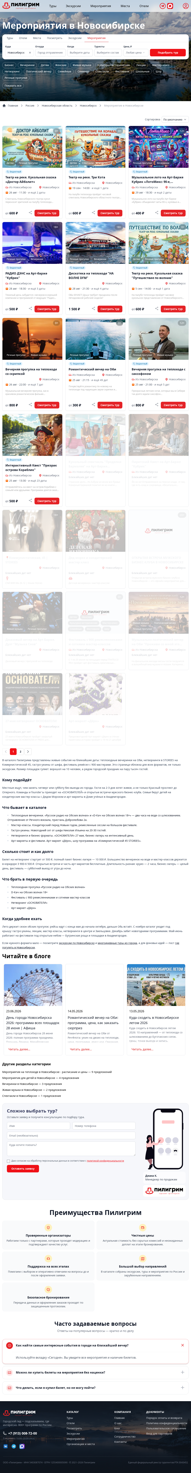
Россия (30, 105)
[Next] (28, 751)
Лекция (141, 65)
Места (125, 6)
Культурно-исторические (114, 65)
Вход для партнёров (159, 1433)
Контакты (120, 1442)
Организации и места (81, 1444)
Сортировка (152, 119)
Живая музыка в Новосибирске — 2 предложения (34, 1090)
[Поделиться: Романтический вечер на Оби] (93, 404)
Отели (144, 6)
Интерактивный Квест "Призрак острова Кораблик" (31, 467)
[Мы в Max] (170, 6)
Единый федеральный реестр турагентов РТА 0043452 (158, 1462)
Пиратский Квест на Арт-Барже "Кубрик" (156, 464)
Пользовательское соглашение (166, 1428)
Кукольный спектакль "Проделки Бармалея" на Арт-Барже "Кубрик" (95, 464)
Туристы (99, 46)
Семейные (64, 71)
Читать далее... (19, 1049)
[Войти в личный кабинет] (186, 6)
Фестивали (122, 71)
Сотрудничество (124, 1436)
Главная (13, 105)
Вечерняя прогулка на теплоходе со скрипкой (31, 371)
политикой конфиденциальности (105, 1160)
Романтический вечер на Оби (92, 369)
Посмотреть (54, 38)
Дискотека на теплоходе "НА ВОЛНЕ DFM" (91, 275)
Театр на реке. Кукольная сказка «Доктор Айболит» (30, 179)
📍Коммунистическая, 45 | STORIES (26, 560)
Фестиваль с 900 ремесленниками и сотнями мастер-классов (95, 642)
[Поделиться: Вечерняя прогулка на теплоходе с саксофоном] (157, 404)
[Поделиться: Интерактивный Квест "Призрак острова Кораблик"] (30, 500)
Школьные (142, 71)
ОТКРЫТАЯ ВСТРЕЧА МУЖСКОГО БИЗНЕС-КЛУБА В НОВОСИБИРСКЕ (158, 560)
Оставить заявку (23, 1168)
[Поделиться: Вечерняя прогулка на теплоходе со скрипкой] (30, 404)
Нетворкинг (12, 71)
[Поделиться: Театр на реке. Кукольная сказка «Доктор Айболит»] (30, 212)
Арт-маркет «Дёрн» (84, 721)
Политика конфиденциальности (166, 1423)
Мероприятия (100, 6)
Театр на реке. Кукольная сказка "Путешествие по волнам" (157, 275)
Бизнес (9, 65)
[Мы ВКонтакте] (5, 1446)
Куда (8, 46)
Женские (60, 65)
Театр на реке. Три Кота (87, 177)
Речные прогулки (16, 77)
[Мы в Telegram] (163, 6)
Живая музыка (82, 65)
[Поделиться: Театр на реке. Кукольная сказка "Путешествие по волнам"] (157, 308)
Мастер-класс (161, 65)
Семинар (83, 71)
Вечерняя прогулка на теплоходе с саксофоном (158, 371)
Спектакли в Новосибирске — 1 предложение (31, 1096)
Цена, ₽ (127, 46)
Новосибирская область (57, 105)
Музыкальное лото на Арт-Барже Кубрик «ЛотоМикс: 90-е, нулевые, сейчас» (157, 179)
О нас (118, 1423)
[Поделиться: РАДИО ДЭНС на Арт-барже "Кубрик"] (30, 308)
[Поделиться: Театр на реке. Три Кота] (93, 212)
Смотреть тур (46, 213)
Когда (70, 46)
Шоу (158, 71)
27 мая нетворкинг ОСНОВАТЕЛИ (31, 721)
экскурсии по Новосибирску (77, 943)
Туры (52, 6)
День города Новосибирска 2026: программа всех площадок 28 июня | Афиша (33, 1022)
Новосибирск (88, 105)
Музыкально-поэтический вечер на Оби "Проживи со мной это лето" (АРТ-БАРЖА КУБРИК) (157, 642)
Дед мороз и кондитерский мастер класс (90, 560)
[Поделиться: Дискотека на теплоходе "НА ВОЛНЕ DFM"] (93, 308)
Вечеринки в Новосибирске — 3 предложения (32, 1084)
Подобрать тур (168, 52)
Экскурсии (73, 6)
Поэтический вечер (38, 71)
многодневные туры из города (117, 943)
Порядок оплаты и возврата (164, 1418)
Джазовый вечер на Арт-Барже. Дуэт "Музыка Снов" (30, 642)
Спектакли (102, 71)
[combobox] (136, 52)
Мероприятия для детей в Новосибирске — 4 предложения (40, 1078)
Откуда (39, 46)
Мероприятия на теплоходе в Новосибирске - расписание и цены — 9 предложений (57, 1072)
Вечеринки (27, 65)
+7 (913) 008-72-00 (22, 1433)
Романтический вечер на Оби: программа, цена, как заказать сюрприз (93, 1022)
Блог (117, 1428)
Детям (45, 65)
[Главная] (21, 5)
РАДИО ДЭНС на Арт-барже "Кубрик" (26, 275)
